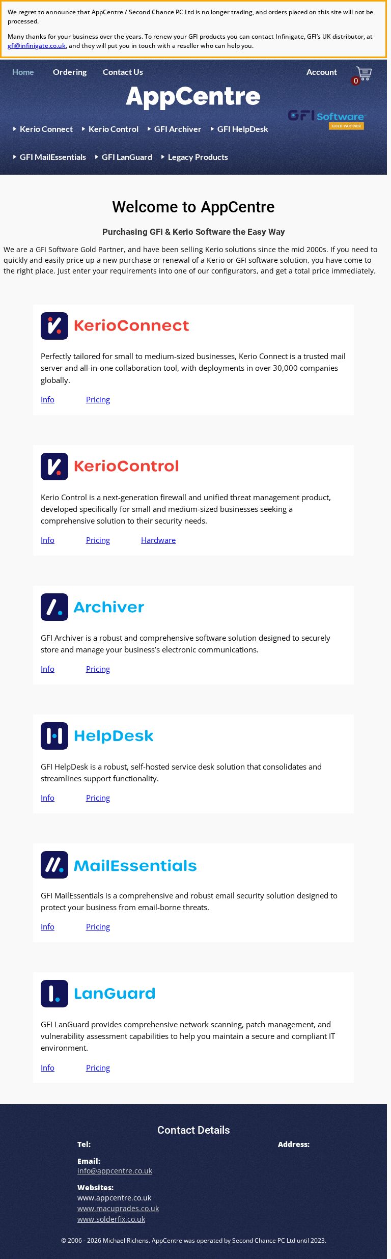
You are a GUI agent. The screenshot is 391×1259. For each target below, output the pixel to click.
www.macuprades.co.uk (118, 1208)
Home (23, 71)
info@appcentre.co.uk (114, 1170)
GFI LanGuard (127, 156)
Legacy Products (198, 156)
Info (47, 399)
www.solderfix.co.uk (111, 1219)
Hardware (158, 540)
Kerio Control (113, 128)
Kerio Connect (46, 128)
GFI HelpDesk (242, 128)
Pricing (98, 399)
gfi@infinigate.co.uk (37, 45)
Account (321, 71)
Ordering (70, 71)
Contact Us (123, 71)
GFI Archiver (178, 128)
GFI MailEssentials (53, 156)
